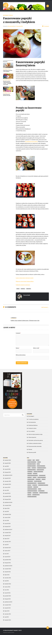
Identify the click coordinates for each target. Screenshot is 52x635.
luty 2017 (7, 553)
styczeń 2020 (7, 469)
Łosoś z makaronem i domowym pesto (24, 278)
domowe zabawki (32, 465)
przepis (43, 479)
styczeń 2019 (7, 493)
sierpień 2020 (8, 463)
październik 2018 (8, 502)
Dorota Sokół (11, 26)
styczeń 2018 (7, 523)
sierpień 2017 (8, 535)
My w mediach (31, 431)
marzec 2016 (7, 586)
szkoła (29, 485)
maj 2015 (7, 617)
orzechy (29, 477)
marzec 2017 (7, 550)
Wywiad (30, 449)
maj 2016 (7, 580)
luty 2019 (7, 490)
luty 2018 (7, 520)
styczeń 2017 (7, 556)
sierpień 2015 (8, 607)
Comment (18, 333)
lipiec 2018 (7, 508)
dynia (29, 467)
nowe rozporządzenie (33, 475)
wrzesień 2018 (8, 505)
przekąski (38, 479)
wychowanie (41, 490)
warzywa (29, 288)
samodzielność (41, 483)
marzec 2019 (7, 487)
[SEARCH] (23, 415)
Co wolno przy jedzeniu (33, 419)
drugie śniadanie (41, 465)
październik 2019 (8, 475)
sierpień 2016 (8, 571)
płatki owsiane (37, 481)
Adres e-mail (36, 348)
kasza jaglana (40, 469)
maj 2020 (7, 466)
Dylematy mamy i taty (14, 630)
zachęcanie (35, 492)
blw (34, 460)
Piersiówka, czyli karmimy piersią (35, 440)
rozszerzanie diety (32, 483)
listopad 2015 (8, 598)
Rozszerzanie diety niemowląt (34, 446)
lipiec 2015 (7, 610)
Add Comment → (45, 307)
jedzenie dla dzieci (41, 467)
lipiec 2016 (7, 574)
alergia (29, 460)
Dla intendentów (32, 422)
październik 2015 (8, 601)
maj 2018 (7, 511)
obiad (18, 288)
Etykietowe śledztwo (33, 425)
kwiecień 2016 (8, 583)
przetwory (30, 481)
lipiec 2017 (7, 538)
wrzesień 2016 (8, 568)
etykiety (34, 467)
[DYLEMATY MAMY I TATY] (24, 6)
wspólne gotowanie (32, 490)
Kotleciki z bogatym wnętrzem (23, 284)
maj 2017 (7, 544)
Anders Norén (11, 632)
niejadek (30, 473)
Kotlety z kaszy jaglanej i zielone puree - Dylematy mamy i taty (25, 320)
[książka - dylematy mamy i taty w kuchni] (12, 408)
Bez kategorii (31, 416)
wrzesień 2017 (8, 532)
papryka (23, 288)
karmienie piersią (32, 469)
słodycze (35, 485)
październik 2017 (8, 529)
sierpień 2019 (8, 478)
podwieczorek (31, 479)
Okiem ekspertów (32, 437)
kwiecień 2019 (8, 484)
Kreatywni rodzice (32, 428)
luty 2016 (7, 589)
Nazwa (18, 348)
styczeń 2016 (7, 592)
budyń (37, 460)
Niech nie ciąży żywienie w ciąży (35, 434)
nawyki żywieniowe (38, 471)
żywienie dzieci (36, 494)
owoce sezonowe (42, 477)
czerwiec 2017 (8, 541)
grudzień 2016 (8, 559)
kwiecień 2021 (8, 460)
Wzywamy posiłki (8, 15)
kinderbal (30, 471)
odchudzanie (42, 475)
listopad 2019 (8, 472)
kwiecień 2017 (8, 547)
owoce (34, 477)
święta (29, 494)
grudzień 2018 (8, 496)
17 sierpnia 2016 (19, 26)
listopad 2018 (8, 499)
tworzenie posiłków (43, 485)
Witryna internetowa (20, 354)
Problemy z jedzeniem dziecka (34, 443)
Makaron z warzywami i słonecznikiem (25, 281)
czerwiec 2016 (8, 577)
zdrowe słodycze (43, 492)
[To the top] (47, 627)
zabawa (29, 492)
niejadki (35, 473)
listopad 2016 (8, 562)
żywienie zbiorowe (32, 496)
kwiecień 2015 (8, 620)
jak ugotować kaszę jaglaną (31, 141)
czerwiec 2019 (8, 481)
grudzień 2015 (8, 595)
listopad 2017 (8, 526)
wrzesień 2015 (8, 604)
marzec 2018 (7, 517)
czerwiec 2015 (8, 614)
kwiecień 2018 (8, 514)
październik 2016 (8, 565)
